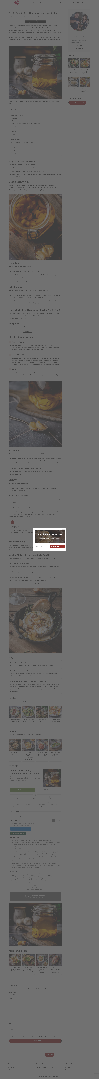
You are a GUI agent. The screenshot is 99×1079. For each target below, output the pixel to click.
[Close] (63, 530)
